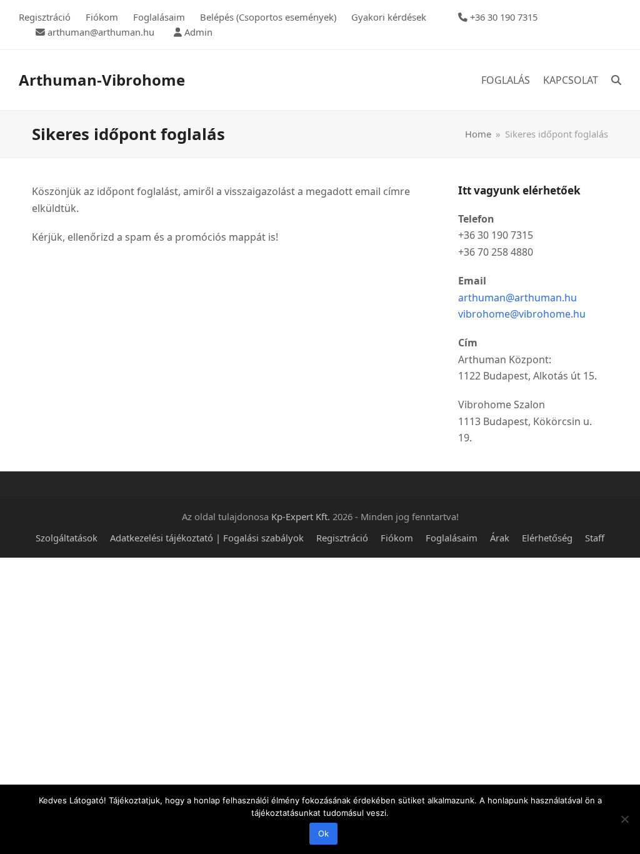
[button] (616, 80)
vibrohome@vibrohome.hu (522, 314)
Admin (198, 32)
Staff (594, 537)
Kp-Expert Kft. (300, 516)
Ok (323, 833)
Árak (499, 537)
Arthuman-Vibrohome (102, 79)
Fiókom (397, 537)
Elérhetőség (547, 537)
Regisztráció (342, 537)
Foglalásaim (452, 537)
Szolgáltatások (67, 537)
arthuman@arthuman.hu (517, 297)
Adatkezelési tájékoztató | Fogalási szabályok (207, 537)
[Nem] (624, 819)
